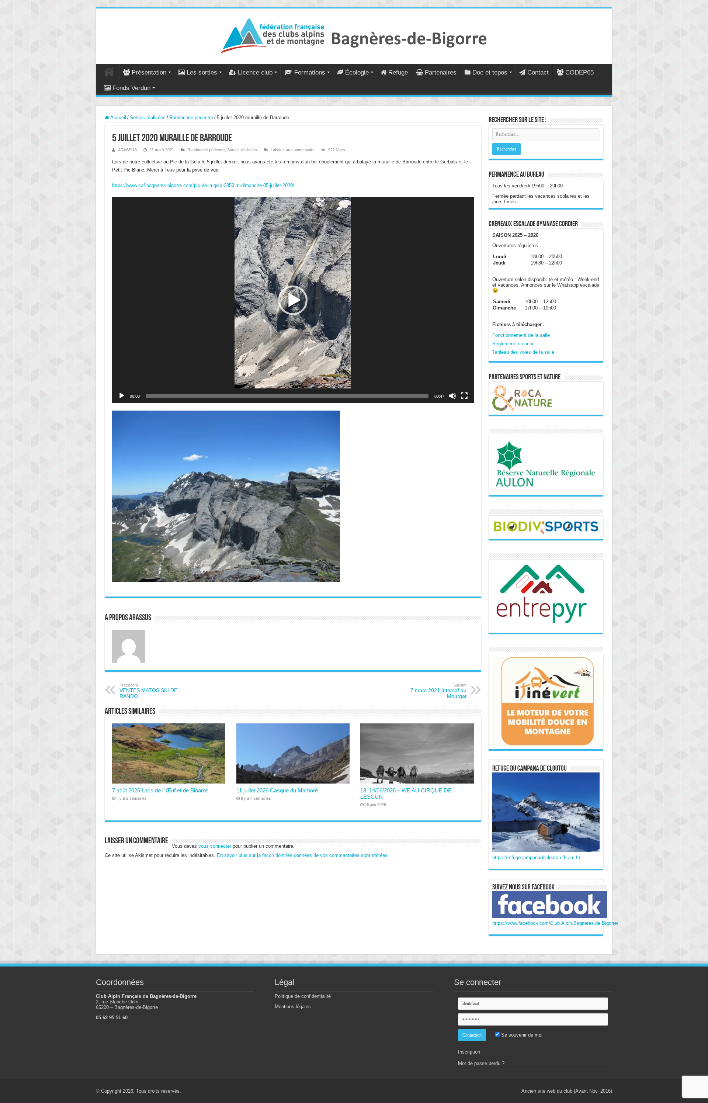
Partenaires (441, 72)
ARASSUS (127, 150)
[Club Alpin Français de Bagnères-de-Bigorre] (354, 35)
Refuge (398, 72)
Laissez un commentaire (293, 150)
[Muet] (452, 396)
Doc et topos (489, 72)
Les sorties (202, 72)
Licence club (255, 72)
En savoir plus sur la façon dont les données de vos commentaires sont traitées (302, 855)
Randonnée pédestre (191, 117)
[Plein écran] (464, 396)
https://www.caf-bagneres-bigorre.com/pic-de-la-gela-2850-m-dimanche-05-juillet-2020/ (203, 185)
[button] (293, 300)
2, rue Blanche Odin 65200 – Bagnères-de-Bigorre (127, 1004)
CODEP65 (579, 72)
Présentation (149, 72)
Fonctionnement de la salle (521, 335)
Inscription (469, 1052)
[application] (293, 300)
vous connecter (214, 846)
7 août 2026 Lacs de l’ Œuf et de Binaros (160, 790)
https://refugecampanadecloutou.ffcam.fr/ (536, 857)
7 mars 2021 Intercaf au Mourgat (438, 691)
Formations (309, 72)
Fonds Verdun (131, 87)
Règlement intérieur (513, 343)
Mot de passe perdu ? (481, 1063)
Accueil (109, 71)
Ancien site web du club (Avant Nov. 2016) (566, 1091)
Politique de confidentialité (303, 996)
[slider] (287, 396)
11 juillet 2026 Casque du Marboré (277, 790)
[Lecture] (121, 396)
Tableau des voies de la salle (523, 352)
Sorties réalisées (148, 117)
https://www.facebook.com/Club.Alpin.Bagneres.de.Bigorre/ (555, 923)
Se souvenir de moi (521, 1035)
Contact (538, 72)
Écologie (357, 72)
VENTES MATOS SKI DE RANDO (148, 691)
